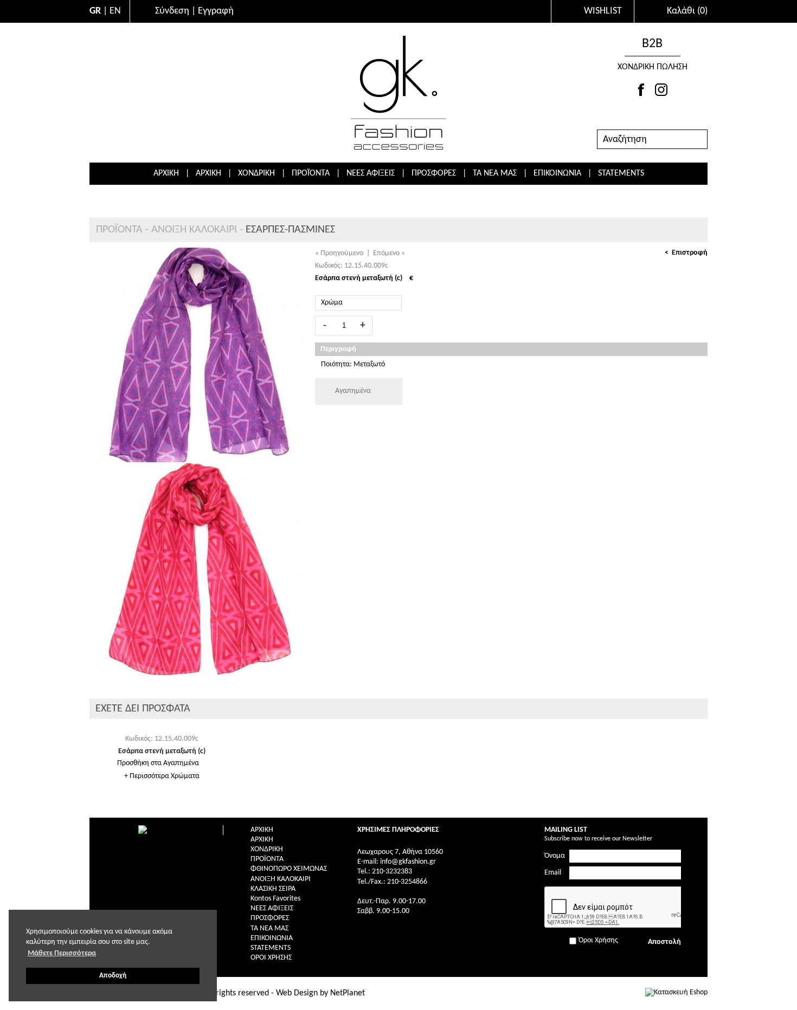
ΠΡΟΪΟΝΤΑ (311, 173)
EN (115, 11)
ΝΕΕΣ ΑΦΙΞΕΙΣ (370, 173)
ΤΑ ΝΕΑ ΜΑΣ (495, 173)
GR (95, 11)
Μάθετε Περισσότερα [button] (62, 953)
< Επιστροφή (686, 253)
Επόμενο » (389, 253)
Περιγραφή (338, 349)
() (687, 11)
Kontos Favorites (275, 899)
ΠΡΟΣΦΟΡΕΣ (434, 173)
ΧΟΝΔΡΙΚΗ (256, 173)
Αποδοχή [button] (112, 976)
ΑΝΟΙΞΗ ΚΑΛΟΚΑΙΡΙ (194, 229)
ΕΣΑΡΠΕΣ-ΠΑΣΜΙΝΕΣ (290, 229)
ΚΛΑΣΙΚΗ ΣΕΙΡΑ (272, 889)
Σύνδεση (172, 11)
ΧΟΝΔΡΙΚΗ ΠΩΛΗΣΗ (652, 67)
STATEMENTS (621, 173)
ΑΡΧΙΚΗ (166, 173)
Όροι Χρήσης (271, 958)
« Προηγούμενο (339, 253)
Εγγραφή (216, 11)
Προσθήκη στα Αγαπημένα (158, 763)
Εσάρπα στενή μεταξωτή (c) (161, 751)
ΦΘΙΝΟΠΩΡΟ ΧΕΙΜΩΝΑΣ (288, 869)
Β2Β (652, 43)
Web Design (297, 993)
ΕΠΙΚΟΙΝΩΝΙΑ (557, 173)
